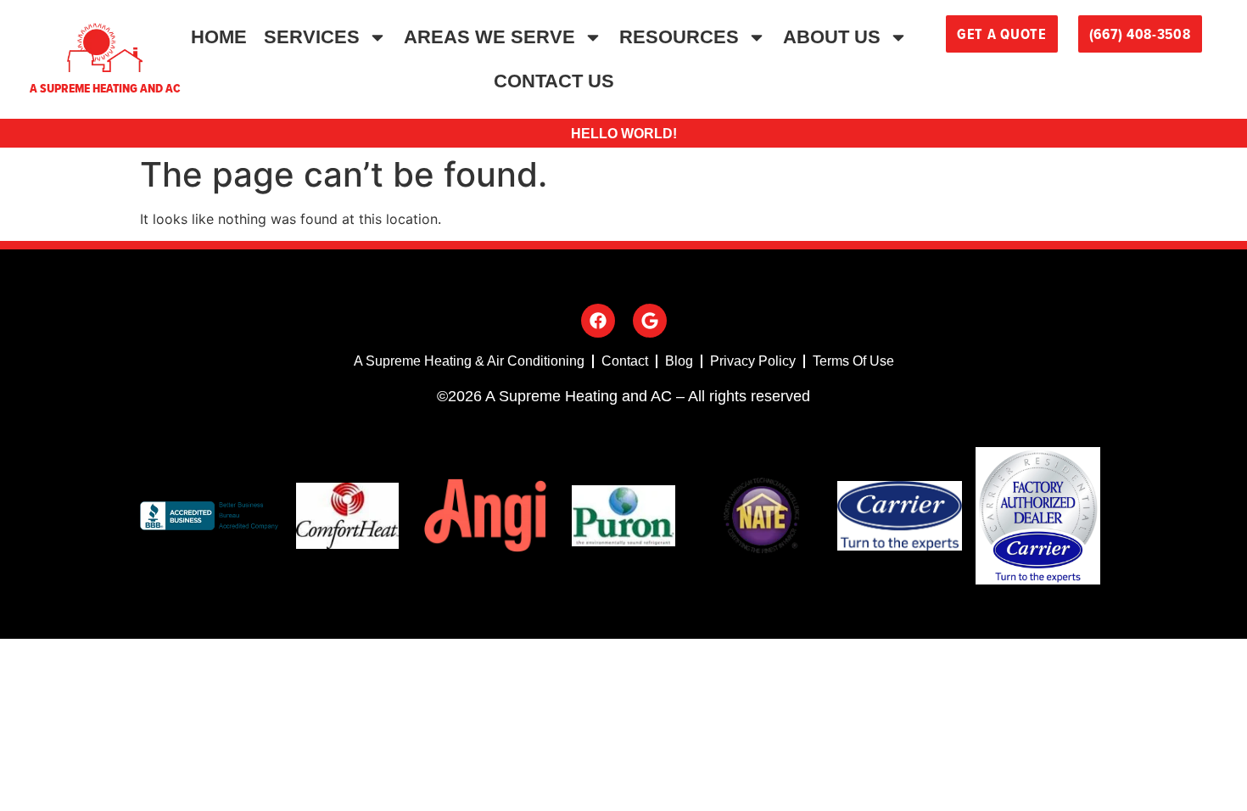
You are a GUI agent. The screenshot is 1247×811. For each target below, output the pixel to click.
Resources (679, 37)
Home (219, 37)
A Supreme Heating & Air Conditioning (469, 361)
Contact (624, 361)
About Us (832, 37)
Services (312, 37)
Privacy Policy (753, 361)
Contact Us (554, 81)
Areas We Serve (489, 37)
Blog (679, 361)
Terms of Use (853, 361)
